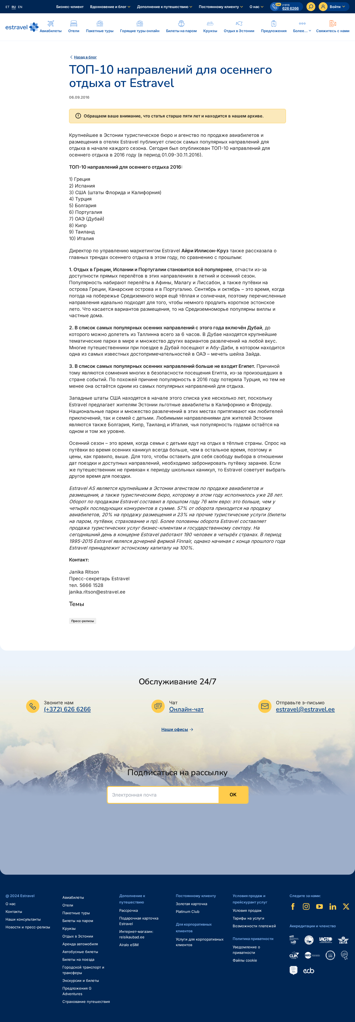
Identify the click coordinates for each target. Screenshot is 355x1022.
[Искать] (310, 6)
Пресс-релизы (82, 621)
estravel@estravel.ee (305, 709)
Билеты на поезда (78, 959)
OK (233, 794)
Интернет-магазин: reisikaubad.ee (136, 934)
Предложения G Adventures (77, 991)
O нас (11, 904)
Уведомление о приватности (246, 950)
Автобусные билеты (80, 951)
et (7, 7)
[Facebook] (293, 906)
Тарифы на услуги (248, 918)
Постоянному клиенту (219, 6)
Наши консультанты (23, 919)
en (20, 7)
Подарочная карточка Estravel (138, 921)
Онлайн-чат (186, 709)
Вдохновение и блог (108, 6)
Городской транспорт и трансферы (83, 970)
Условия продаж (247, 910)
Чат (173, 702)
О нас (255, 6)
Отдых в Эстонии (77, 936)
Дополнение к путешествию (162, 6)
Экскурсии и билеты (80, 980)
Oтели (67, 905)
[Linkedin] (332, 906)
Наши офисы (174, 729)
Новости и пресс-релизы (28, 927)
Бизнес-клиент (69, 6)
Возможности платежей (254, 926)
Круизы (69, 928)
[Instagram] (306, 906)
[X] (346, 906)
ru (14, 7)
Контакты (14, 911)
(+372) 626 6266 (67, 709)
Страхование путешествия (86, 1001)
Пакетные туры (76, 913)
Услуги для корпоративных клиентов (200, 942)
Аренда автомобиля (80, 944)
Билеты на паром (77, 920)
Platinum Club (187, 911)
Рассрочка (128, 910)
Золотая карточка (191, 904)
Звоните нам (58, 702)
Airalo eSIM (129, 945)
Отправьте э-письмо (300, 702)
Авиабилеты (73, 897)
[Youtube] (319, 906)
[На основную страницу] (22, 27)
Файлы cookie (245, 960)
